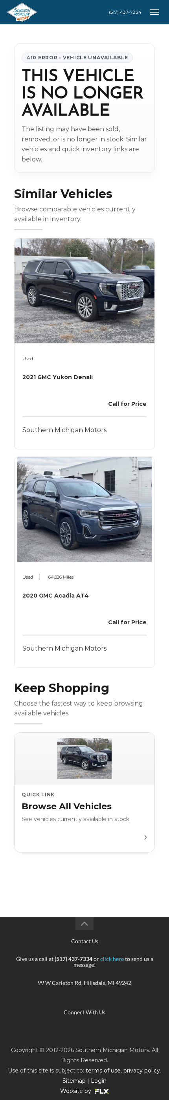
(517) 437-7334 (125, 12)
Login (99, 1080)
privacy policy (141, 1070)
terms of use (103, 1070)
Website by (76, 1090)
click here (112, 958)
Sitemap (74, 1080)
